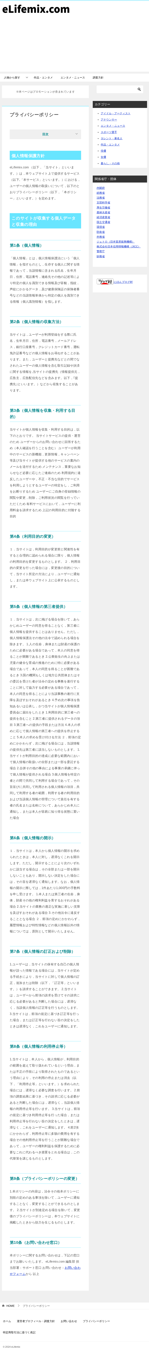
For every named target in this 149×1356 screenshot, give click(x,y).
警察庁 (101, 251)
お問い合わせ (69, 1321)
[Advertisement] (74, 44)
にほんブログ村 (123, 281)
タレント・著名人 (111, 138)
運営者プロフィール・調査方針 (36, 1321)
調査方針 (98, 77)
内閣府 (101, 188)
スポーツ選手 (109, 132)
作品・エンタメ (43, 77)
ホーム (7, 1321)
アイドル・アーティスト (116, 113)
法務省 (101, 197)
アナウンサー (109, 119)
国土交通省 (103, 222)
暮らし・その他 (110, 163)
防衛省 (101, 231)
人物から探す (12, 77)
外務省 (101, 236)
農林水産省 (103, 212)
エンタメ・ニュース (73, 77)
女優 (103, 157)
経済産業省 (103, 217)
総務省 (101, 192)
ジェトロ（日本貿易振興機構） (116, 241)
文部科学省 (103, 202)
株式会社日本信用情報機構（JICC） (119, 246)
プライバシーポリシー (96, 1321)
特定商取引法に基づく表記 (19, 1332)
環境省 (101, 226)
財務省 (101, 256)
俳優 (103, 150)
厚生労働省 (103, 207)
